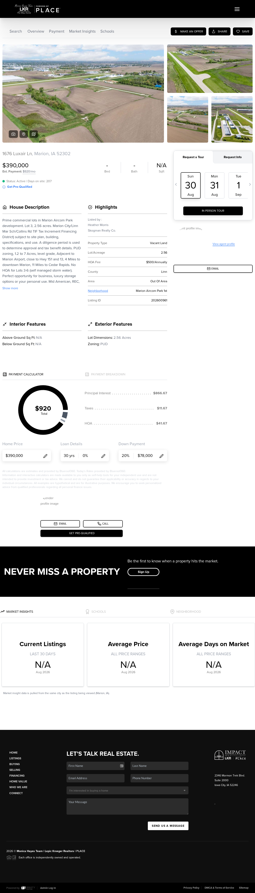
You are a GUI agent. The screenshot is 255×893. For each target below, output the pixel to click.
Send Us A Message (168, 826)
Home (13, 752)
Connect (16, 793)
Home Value (18, 781)
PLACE (80, 851)
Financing (17, 775)
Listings (15, 758)
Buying (14, 764)
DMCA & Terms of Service (219, 887)
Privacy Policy (191, 887)
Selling (14, 770)
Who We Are (18, 787)
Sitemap (244, 887)
